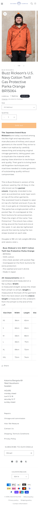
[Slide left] (14, 65)
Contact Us (9, 429)
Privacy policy (14, 500)
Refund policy (28, 497)
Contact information (20, 503)
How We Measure (11, 424)
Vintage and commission (14, 418)
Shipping (4, 99)
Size (3, 103)
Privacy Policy (10, 439)
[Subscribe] (31, 453)
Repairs (7, 413)
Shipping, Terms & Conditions (16, 434)
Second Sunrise (15, 497)
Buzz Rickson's (8, 70)
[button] (2, 3)
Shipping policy (26, 500)
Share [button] (6, 366)
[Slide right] (24, 65)
